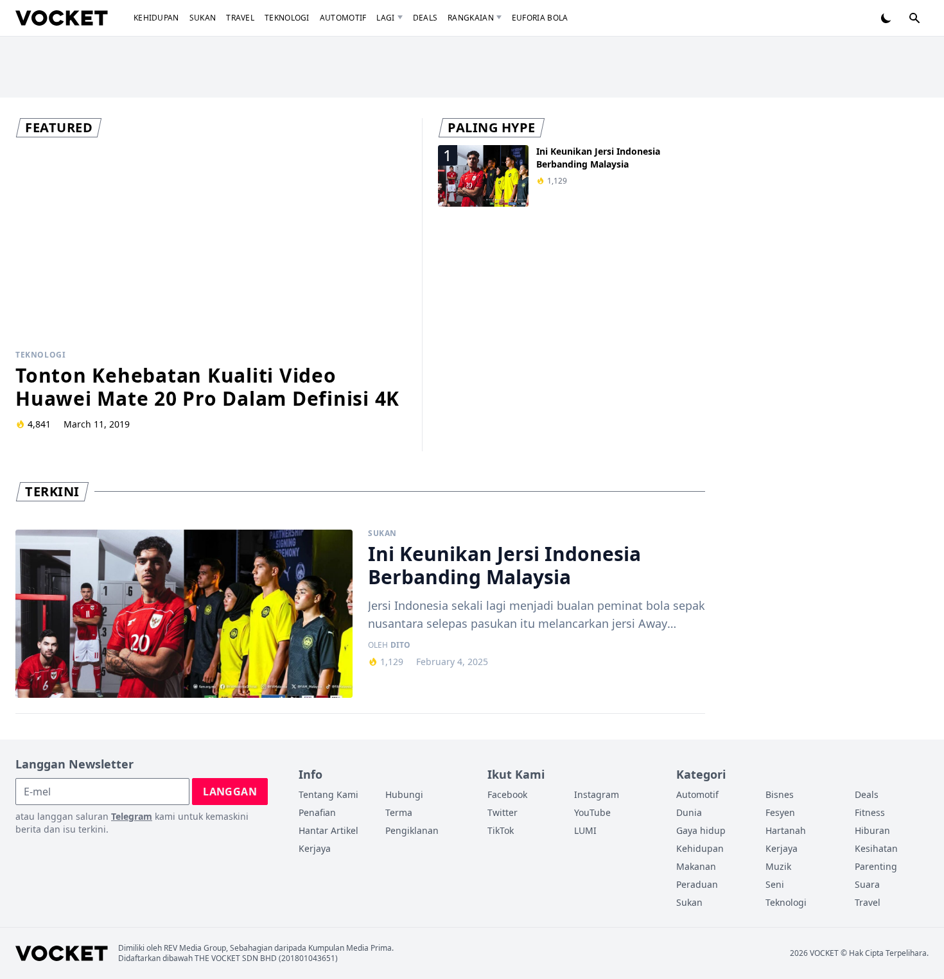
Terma (398, 812)
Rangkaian (471, 17)
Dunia (689, 812)
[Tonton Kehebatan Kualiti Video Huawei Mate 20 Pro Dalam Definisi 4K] (210, 243)
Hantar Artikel (328, 830)
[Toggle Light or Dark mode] (886, 18)
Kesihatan (876, 848)
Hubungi (404, 794)
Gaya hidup (701, 830)
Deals (425, 17)
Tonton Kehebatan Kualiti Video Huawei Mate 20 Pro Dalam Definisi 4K (207, 387)
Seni (774, 884)
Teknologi (287, 17)
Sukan (202, 17)
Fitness (870, 812)
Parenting (876, 866)
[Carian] (914, 18)
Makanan (696, 866)
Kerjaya (315, 848)
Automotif (343, 17)
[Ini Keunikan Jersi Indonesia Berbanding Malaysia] (184, 614)
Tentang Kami (328, 794)
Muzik (778, 866)
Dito (400, 645)
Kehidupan (156, 17)
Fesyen (780, 812)
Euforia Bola (540, 17)
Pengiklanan (412, 830)
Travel (240, 17)
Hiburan (872, 830)
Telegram (131, 816)
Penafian (317, 812)
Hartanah (785, 830)
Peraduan (697, 884)
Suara (867, 884)
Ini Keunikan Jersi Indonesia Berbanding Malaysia (598, 157)
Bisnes (779, 794)
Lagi (385, 17)
